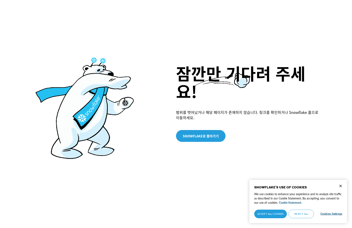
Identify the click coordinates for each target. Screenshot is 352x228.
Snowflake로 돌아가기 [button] (201, 135)
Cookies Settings (331, 213)
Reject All (301, 214)
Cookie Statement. (290, 202)
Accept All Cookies (270, 214)
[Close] (340, 185)
